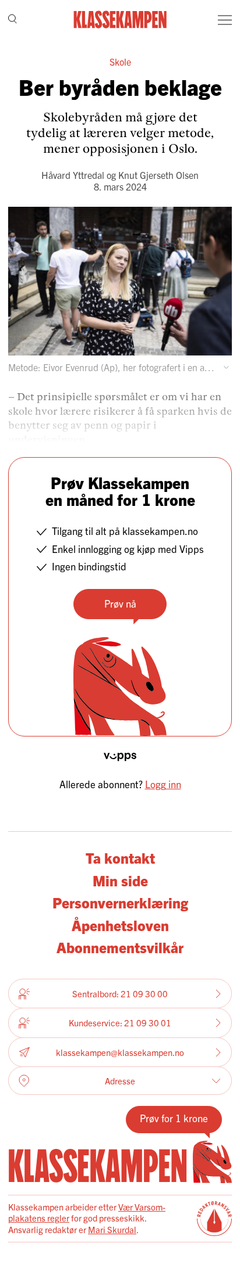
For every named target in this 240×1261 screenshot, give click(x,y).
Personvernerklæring (120, 902)
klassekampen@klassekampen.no (120, 1052)
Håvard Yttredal (72, 175)
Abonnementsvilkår (120, 946)
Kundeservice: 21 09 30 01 (120, 1022)
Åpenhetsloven (120, 924)
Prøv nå (120, 603)
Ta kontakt (120, 857)
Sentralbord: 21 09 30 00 (120, 993)
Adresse (120, 1080)
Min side (120, 880)
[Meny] (225, 19)
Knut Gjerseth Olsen (158, 175)
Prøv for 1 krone (174, 1118)
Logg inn (163, 784)
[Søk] (12, 20)
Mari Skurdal (112, 1229)
